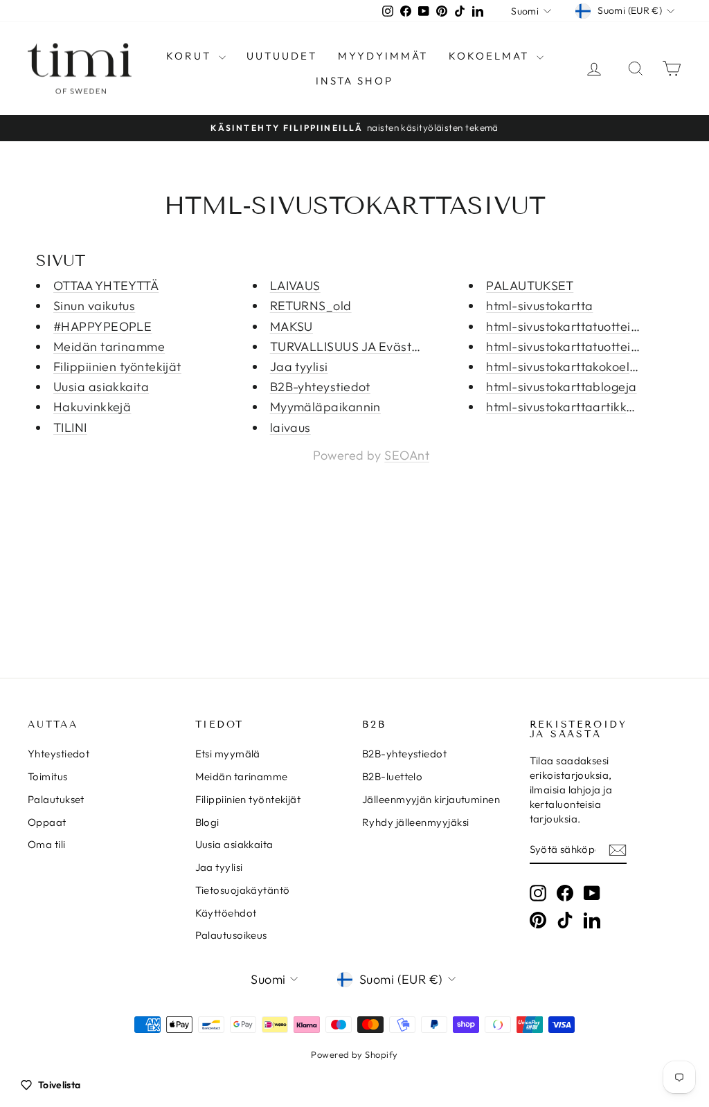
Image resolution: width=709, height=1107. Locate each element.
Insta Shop (354, 80)
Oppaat (47, 822)
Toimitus (48, 776)
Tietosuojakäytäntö (242, 890)
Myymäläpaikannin (325, 407)
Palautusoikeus (231, 935)
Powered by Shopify (354, 1054)
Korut (190, 55)
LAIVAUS (295, 286)
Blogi (207, 822)
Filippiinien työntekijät (117, 367)
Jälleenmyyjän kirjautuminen (431, 799)
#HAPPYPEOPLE (102, 326)
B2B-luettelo (392, 776)
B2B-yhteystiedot (320, 387)
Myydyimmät (383, 55)
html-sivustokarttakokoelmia (568, 367)
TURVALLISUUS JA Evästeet (350, 346)
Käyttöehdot (226, 912)
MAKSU (291, 326)
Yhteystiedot (58, 753)
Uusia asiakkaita (101, 387)
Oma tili (47, 844)
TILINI (70, 427)
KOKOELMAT (491, 55)
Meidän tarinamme (109, 346)
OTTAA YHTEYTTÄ (106, 286)
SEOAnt (406, 455)
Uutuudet (281, 55)
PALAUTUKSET (529, 286)
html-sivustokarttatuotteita (564, 326)
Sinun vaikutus (94, 306)
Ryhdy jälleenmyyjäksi (415, 822)
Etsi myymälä (227, 753)
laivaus (290, 427)
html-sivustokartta (539, 306)
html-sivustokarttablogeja (561, 387)
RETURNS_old (311, 306)
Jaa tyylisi (299, 367)
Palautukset (56, 799)
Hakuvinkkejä (92, 407)
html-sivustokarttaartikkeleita (572, 407)
